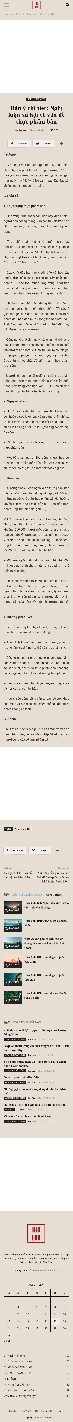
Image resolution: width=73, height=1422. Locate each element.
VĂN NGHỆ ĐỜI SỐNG (15, 1071)
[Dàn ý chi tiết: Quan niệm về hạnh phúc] (13, 925)
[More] (61, 143)
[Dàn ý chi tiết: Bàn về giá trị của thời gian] (13, 979)
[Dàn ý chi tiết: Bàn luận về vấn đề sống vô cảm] (13, 997)
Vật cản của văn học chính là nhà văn (27, 1116)
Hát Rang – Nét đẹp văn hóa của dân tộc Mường (35, 1104)
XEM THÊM (54, 894)
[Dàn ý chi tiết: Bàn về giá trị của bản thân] (13, 961)
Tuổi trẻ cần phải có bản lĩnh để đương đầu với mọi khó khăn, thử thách (52, 877)
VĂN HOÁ (9, 1110)
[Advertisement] (36, 56)
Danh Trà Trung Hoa (44, 1411)
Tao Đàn (22, 130)
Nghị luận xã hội (22, 829)
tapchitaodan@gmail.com (46, 1270)
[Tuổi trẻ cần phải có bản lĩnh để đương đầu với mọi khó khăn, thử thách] (13, 943)
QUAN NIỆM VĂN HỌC (15, 1039)
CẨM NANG (22, 14)
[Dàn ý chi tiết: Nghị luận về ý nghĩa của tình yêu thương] (13, 907)
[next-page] (12, 1011)
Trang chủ (8, 14)
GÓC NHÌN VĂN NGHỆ (15, 1055)
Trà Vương (27, 1411)
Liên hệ (60, 1411)
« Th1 (7, 1341)
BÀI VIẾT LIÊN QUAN (27, 894)
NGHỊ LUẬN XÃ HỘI (43, 14)
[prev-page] (6, 1011)
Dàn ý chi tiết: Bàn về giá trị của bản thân (18, 875)
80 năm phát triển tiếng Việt (21, 1077)
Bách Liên (13, 1411)
